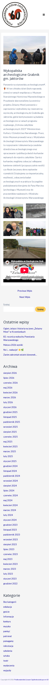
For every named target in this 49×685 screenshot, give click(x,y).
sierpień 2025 (10, 431)
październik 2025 (11, 422)
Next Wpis (24, 297)
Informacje (8, 616)
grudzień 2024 (10, 466)
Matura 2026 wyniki (13, 345)
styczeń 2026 (10, 407)
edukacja (7, 606)
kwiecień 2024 (10, 505)
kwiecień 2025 (10, 446)
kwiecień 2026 (10, 392)
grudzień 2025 (10, 412)
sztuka (6, 655)
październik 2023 (11, 534)
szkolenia (7, 651)
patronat (7, 636)
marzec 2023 (9, 569)
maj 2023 (7, 559)
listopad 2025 (10, 417)
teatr (5, 660)
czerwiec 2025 (10, 436)
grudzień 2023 (10, 524)
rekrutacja (8, 646)
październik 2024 (11, 476)
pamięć (6, 631)
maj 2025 (7, 441)
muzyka (6, 626)
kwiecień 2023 (10, 564)
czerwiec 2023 (10, 554)
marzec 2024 (9, 510)
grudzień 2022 (10, 583)
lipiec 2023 (8, 549)
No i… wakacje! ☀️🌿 (13, 349)
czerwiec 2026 (10, 382)
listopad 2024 (10, 471)
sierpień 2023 (10, 544)
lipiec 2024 (8, 490)
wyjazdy (7, 670)
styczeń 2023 (10, 578)
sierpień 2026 (10, 373)
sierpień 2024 (10, 485)
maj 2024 (7, 500)
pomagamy (8, 641)
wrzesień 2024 (10, 480)
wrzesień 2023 (10, 539)
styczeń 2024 (10, 520)
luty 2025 (8, 456)
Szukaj (6, 304)
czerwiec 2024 (10, 495)
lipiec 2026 (8, 378)
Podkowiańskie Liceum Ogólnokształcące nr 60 (31, 680)
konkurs (7, 621)
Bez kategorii (9, 602)
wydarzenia (8, 665)
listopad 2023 (10, 529)
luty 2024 (8, 515)
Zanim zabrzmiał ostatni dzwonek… (20, 354)
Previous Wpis (24, 291)
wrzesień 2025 (10, 426)
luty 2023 (8, 573)
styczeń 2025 (10, 461)
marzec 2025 (9, 451)
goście (6, 611)
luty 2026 (8, 402)
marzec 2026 (9, 397)
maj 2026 (7, 387)
